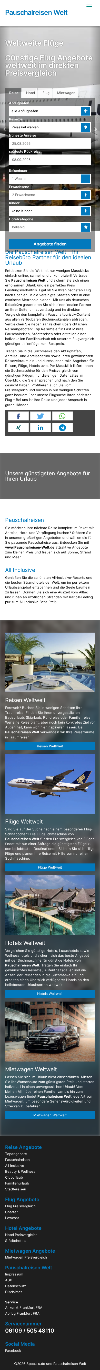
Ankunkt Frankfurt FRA (23, 1307)
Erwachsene (19, 187)
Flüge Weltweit (50, 867)
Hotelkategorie (21, 219)
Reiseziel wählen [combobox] (25, 127)
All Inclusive (14, 1165)
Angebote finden (50, 243)
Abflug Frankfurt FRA (22, 1313)
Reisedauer (18, 171)
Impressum (14, 1274)
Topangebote (16, 1154)
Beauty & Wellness (20, 1171)
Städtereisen (15, 1189)
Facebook (13, 1350)
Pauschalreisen (17, 1160)
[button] (95, 128)
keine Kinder (22, 211)
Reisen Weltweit (50, 746)
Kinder (14, 203)
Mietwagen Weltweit (50, 1115)
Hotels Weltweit (50, 994)
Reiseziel (16, 119)
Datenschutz (15, 1286)
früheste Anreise (22, 135)
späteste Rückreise (25, 151)
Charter (11, 1212)
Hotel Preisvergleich (21, 1235)
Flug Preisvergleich (20, 1206)
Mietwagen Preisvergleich (26, 1257)
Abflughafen (19, 103)
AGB (8, 1280)
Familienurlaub (17, 1183)
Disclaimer (13, 1292)
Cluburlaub (14, 1177)
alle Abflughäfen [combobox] (25, 111)
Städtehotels (15, 1241)
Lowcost (12, 1218)
